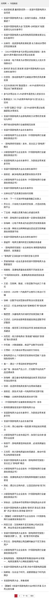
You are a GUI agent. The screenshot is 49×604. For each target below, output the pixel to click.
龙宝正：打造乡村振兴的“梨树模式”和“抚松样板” (25, 307)
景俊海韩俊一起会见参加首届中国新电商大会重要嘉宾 (25, 263)
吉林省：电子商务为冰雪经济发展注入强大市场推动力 (25, 61)
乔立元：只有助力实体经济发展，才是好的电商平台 (25, 205)
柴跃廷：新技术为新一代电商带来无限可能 (24, 391)
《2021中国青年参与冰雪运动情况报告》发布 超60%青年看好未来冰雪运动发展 (25, 53)
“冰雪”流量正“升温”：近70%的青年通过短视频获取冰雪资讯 (24, 109)
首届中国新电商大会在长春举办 (18, 130)
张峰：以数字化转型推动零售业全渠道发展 (24, 300)
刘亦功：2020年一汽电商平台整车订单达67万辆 (25, 293)
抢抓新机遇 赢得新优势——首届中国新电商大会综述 (25, 11)
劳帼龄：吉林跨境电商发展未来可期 (20, 397)
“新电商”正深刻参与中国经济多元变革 (21, 256)
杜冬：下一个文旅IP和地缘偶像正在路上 (22, 199)
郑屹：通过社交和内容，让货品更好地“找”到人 (24, 487)
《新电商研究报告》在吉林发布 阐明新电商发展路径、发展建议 (25, 249)
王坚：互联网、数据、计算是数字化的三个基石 (25, 285)
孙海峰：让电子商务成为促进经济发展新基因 (25, 223)
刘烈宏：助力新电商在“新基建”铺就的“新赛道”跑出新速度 (24, 338)
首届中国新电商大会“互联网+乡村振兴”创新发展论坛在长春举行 (24, 28)
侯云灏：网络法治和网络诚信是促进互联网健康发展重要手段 (25, 230)
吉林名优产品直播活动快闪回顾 (18, 193)
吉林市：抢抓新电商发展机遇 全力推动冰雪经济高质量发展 (25, 45)
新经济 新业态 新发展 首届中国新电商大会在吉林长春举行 (24, 70)
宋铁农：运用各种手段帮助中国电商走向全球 (25, 502)
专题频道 (14, 3)
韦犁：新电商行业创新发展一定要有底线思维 (25, 218)
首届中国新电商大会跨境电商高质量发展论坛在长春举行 (25, 36)
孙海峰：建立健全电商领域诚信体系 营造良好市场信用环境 (25, 379)
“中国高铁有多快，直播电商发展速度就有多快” (24, 276)
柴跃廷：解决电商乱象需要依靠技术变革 (22, 174)
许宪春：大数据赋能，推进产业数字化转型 (24, 345)
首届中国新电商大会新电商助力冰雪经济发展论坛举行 (25, 117)
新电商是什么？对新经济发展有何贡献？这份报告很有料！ (25, 357)
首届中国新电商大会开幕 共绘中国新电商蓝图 (25, 567)
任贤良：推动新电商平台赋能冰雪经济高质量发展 (25, 78)
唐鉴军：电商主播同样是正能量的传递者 (22, 242)
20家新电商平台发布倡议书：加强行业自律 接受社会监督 (25, 436)
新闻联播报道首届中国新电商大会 (19, 407)
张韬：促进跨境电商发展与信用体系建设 (22, 386)
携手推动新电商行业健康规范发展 (19, 124)
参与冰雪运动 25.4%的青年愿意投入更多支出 (24, 94)
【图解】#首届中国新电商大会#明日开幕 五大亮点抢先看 (25, 587)
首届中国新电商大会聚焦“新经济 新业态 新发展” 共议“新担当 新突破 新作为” (24, 509)
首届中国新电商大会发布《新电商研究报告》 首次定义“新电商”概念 (25, 461)
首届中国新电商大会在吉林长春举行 (20, 169)
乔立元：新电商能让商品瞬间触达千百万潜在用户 (25, 543)
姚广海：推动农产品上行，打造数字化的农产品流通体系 (25, 370)
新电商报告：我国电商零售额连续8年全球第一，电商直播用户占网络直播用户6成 (24, 560)
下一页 (25, 596)
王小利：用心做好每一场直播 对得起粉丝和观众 (25, 428)
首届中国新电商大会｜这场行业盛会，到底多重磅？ (25, 19)
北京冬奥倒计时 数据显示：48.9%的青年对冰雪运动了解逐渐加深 (24, 87)
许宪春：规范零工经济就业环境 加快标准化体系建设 (25, 329)
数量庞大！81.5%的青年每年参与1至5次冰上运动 (24, 100)
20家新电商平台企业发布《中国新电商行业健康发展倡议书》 (25, 136)
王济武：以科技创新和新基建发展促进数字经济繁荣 (25, 321)
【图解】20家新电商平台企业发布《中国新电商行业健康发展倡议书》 (25, 517)
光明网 (3, 3)
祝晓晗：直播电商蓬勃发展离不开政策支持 (24, 270)
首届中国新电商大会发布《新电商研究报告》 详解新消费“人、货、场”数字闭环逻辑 (25, 534)
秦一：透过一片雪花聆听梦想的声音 (20, 364)
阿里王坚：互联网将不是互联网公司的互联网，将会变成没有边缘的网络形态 (24, 526)
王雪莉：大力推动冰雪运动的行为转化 (21, 350)
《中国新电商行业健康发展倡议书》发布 (22, 402)
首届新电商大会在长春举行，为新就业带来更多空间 (25, 162)
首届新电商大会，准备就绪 (16, 580)
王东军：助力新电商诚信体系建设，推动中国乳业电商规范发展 (25, 453)
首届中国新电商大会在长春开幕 (18, 421)
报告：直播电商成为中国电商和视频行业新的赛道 (25, 478)
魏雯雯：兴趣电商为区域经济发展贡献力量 (24, 314)
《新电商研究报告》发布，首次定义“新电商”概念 (24, 145)
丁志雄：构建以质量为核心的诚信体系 (21, 212)
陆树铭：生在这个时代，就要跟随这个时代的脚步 (25, 573)
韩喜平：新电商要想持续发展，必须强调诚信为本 (25, 445)
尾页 (32, 596)
